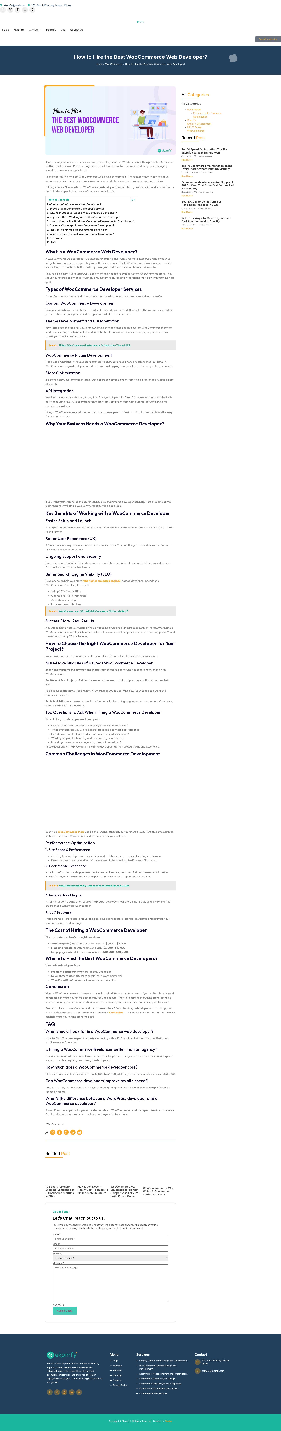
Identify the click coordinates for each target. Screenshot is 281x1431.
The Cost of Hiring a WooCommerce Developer (78, 229)
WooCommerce (113, 64)
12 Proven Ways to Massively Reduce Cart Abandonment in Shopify (205, 220)
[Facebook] (3, 10)
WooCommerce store (71, 832)
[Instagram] (17, 10)
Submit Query (64, 1310)
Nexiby (168, 1421)
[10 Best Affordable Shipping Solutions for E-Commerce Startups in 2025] (60, 1181)
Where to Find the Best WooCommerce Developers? (82, 234)
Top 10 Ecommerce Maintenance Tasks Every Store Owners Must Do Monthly (206, 167)
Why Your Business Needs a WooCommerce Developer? (83, 212)
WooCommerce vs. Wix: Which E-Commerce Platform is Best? (158, 1191)
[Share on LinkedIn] (73, 1132)
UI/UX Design (194, 127)
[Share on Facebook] (59, 1132)
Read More (187, 159)
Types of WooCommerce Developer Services (77, 208)
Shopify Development (199, 123)
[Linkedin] (25, 10)
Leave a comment (205, 156)
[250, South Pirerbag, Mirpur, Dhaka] (198, 1362)
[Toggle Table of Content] (131, 199)
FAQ (53, 242)
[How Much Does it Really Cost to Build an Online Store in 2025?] (93, 1181)
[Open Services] (40, 30)
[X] (10, 10)
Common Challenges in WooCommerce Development (82, 225)
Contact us (116, 1012)
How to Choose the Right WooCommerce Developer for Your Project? (92, 221)
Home (99, 64)
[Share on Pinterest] (66, 1132)
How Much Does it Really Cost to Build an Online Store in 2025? (93, 1190)
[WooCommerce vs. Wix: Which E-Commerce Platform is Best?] (159, 1183)
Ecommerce (194, 109)
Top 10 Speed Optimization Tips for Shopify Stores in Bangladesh (204, 151)
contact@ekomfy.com (213, 1370)
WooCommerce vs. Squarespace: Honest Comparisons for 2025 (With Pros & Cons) (124, 1191)
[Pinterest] (32, 10)
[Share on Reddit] (79, 1132)
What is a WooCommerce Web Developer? (75, 204)
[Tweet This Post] (52, 1132)
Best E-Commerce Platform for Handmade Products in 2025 (201, 203)
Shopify (191, 120)
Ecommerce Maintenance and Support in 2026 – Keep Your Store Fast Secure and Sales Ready (207, 185)
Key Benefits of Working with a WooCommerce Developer (85, 217)
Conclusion (56, 238)
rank (86, 581)
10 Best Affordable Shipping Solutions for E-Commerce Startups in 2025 (59, 1191)
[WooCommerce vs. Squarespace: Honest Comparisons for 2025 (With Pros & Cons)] (125, 1181)
